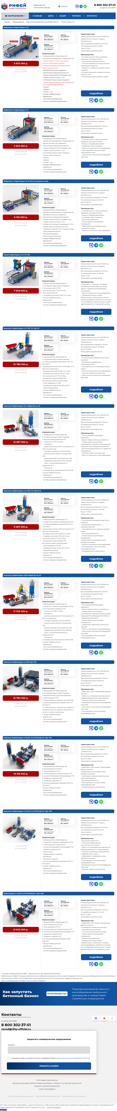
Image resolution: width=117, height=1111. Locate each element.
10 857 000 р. (20, 442)
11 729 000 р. (21, 611)
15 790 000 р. (20, 698)
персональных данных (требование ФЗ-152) (73, 1058)
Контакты (92, 16)
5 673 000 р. (21, 63)
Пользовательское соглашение (74, 1096)
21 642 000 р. (20, 929)
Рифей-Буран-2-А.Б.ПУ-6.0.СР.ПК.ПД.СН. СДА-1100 (24, 893)
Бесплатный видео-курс (57, 994)
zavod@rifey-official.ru (16, 1029)
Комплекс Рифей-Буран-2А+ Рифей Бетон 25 (22, 406)
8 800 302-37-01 (105, 5)
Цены (50, 16)
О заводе (37, 16)
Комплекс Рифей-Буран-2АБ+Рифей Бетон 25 (22, 575)
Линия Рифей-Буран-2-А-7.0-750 (17, 255)
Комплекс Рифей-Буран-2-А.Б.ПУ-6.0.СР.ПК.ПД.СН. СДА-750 (28, 738)
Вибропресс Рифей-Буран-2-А (16, 110)
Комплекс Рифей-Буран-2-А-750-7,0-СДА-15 (21, 328)
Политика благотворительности (47, 1096)
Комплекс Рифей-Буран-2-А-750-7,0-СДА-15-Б (22, 491)
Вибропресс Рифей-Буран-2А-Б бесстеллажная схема (26, 181)
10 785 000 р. (20, 364)
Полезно (76, 16)
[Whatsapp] (85, 6)
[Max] (77, 6)
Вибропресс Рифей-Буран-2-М (16, 27)
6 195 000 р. (21, 217)
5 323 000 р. (21, 146)
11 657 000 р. (21, 527)
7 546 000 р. (21, 290)
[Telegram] (81, 6)
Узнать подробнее (54, 1107)
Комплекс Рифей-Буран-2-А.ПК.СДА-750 (20, 662)
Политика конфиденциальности (21, 1096)
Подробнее (96, 93)
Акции (62, 16)
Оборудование (15, 16)
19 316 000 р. (21, 773)
